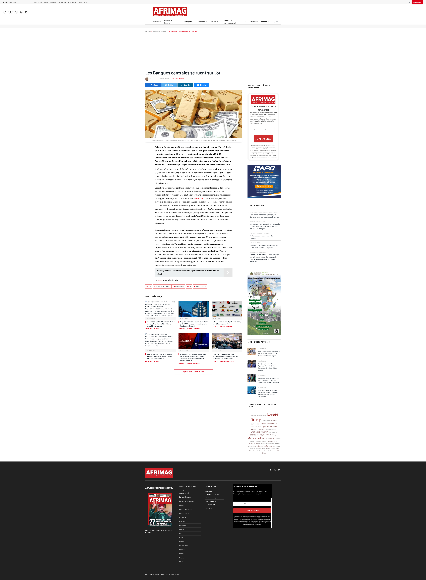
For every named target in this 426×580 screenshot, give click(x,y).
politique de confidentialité (258, 157)
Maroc (181, 541)
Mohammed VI (268, 438)
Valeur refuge (201, 286)
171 (150, 286)
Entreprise (188, 22)
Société (253, 22)
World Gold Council (163, 286)
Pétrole (181, 554)
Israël (181, 537)
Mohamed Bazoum (261, 441)
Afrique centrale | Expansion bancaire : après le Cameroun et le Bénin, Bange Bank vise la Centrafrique (160, 356)
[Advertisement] (231, 11)
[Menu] (277, 21)
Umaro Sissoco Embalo (272, 443)
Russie (181, 558)
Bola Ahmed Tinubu (268, 448)
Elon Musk (262, 443)
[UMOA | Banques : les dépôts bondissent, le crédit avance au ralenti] (227, 309)
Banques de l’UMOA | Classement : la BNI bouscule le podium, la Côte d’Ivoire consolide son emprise (161, 324)
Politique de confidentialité (170, 574)
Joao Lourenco (273, 432)
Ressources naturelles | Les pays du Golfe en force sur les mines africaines (264, 216)
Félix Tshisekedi (273, 441)
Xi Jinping (253, 415)
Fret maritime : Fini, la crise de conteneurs (261, 237)
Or (190, 286)
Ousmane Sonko (264, 446)
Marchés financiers (227, 361)
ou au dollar (199, 198)
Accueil (148, 31)
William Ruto (252, 446)
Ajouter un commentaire (193, 372)
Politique (214, 22)
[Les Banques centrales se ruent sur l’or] (193, 114)
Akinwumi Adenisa (257, 429)
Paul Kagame (274, 435)
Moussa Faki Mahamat (269, 451)
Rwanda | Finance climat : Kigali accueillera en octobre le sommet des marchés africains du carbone (225, 356)
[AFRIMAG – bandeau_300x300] (264, 197)
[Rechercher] (409, 2)
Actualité (155, 22)
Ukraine (181, 562)
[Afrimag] (170, 11)
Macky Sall (254, 438)
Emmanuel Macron (259, 432)
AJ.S (154, 79)
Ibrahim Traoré (261, 415)
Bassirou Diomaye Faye (259, 435)
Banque (156, 329)
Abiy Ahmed (259, 451)
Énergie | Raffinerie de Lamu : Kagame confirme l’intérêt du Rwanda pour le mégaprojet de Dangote (62, 2)
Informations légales (152, 574)
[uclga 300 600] (264, 334)
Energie (182, 521)
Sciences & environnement (230, 21)
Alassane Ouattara (268, 424)
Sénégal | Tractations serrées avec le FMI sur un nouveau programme (264, 246)
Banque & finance (168, 21)
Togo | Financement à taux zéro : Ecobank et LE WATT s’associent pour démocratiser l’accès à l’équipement (194, 324)
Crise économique (185, 509)
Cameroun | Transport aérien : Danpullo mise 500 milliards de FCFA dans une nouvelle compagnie (265, 226)
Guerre (181, 529)
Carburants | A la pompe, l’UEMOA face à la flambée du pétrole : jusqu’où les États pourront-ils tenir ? (269, 380)
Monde (264, 22)
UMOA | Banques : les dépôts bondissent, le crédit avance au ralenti (227, 323)
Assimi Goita (253, 443)
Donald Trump (184, 513)
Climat (181, 505)
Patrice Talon (266, 420)
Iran (180, 533)
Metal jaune (179, 286)
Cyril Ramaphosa (269, 426)
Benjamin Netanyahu (186, 501)
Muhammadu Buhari (271, 429)
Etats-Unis (182, 525)
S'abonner (417, 2)
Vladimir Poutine (255, 427)
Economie (201, 22)
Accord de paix (184, 493)
